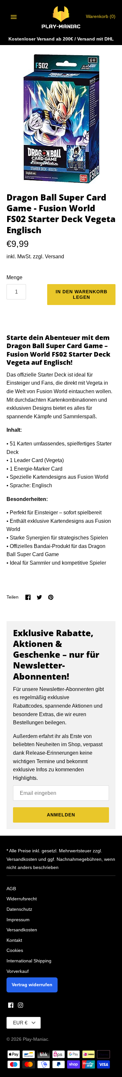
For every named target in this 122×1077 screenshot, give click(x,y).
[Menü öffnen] (14, 17)
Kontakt (14, 940)
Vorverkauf (18, 971)
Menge (14, 277)
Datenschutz (19, 909)
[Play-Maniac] (61, 16)
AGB (11, 888)
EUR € (20, 1022)
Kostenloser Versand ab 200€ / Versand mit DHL (61, 39)
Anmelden (61, 814)
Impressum (18, 919)
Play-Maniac (35, 1039)
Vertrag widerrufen (32, 984)
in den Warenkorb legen (81, 294)
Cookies (15, 950)
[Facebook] (10, 1006)
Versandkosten (22, 929)
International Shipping (29, 960)
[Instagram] (20, 1006)
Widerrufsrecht (22, 898)
